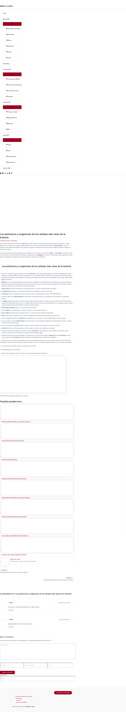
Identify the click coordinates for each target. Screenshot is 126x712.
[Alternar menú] (12, 24)
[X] (5, 173)
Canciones (11, 46)
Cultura (5, 135)
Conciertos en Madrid (14, 79)
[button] (8, 19)
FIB (9, 129)
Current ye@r (3, 675)
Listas (9, 57)
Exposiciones (11, 162)
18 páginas (16, 337)
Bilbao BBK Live (12, 117)
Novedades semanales (14, 28)
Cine (9, 150)
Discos (10, 40)
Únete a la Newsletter (21, 702)
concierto (40, 255)
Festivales (6, 102)
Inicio (4, 13)
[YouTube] (9, 173)
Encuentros (6, 63)
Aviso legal (19, 698)
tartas (2, 279)
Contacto (18, 700)
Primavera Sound (12, 112)
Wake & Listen (6, 6)
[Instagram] (0, 173)
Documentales (12, 156)
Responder (11, 610)
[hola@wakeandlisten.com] (11, 173)
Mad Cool (10, 123)
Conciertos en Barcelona (15, 85)
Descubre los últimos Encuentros (23, 696)
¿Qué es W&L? (7, 168)
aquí (41, 332)
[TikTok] (7, 173)
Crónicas (10, 96)
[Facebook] (3, 173)
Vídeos (10, 52)
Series (9, 144)
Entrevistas (11, 34)
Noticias (5, 19)
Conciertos (6, 69)
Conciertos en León (13, 90)
